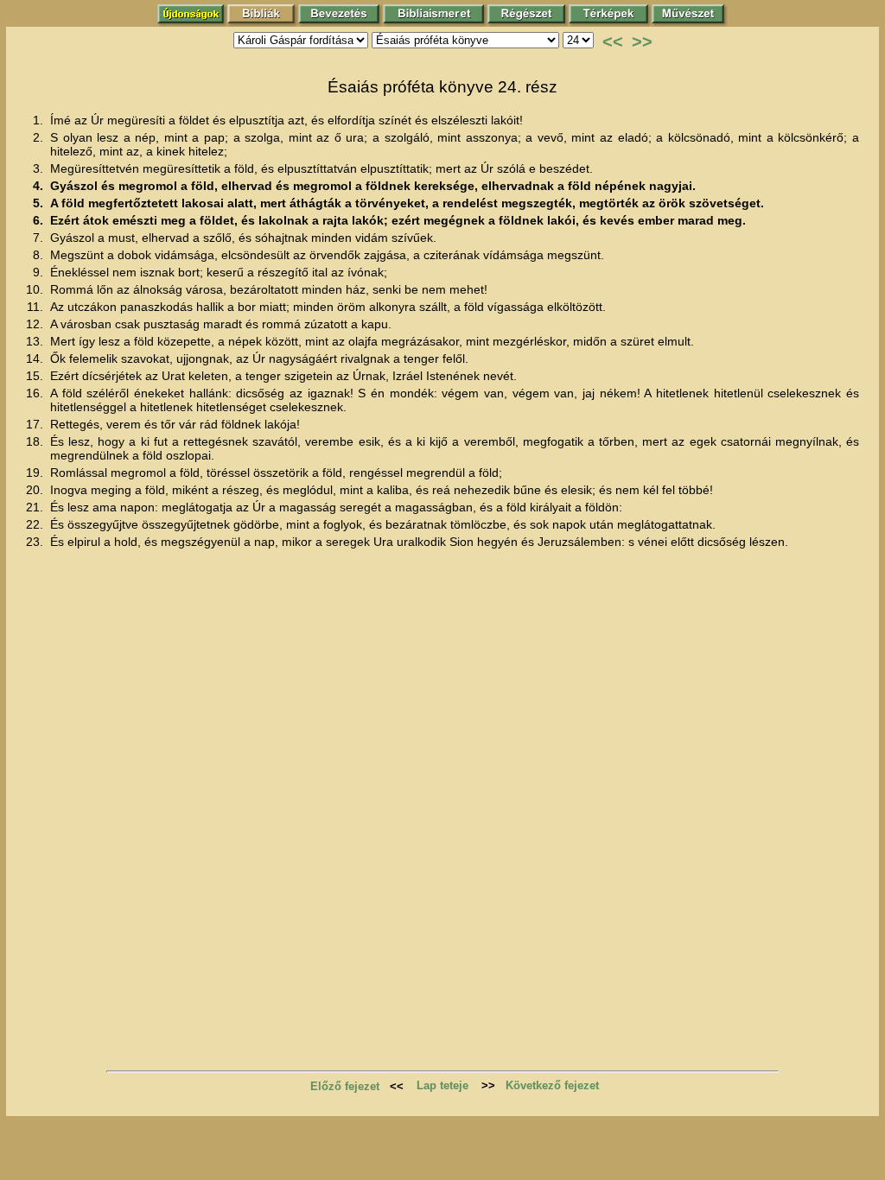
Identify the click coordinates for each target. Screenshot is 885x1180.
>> (642, 41)
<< (612, 41)
